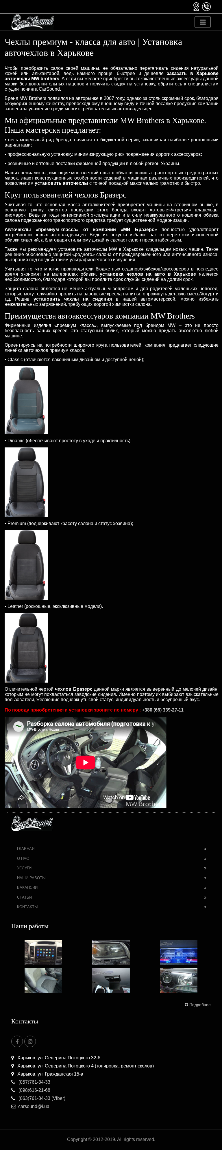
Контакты (27, 907)
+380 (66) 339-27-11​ (163, 709)
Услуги (24, 868)
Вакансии (27, 887)
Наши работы (31, 878)
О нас (23, 858)
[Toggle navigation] (203, 22)
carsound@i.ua (33, 1106)
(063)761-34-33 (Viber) (41, 1098)
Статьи (24, 897)
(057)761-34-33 (33, 1082)
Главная (25, 848)
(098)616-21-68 (33, 1090)
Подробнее (200, 1004)
